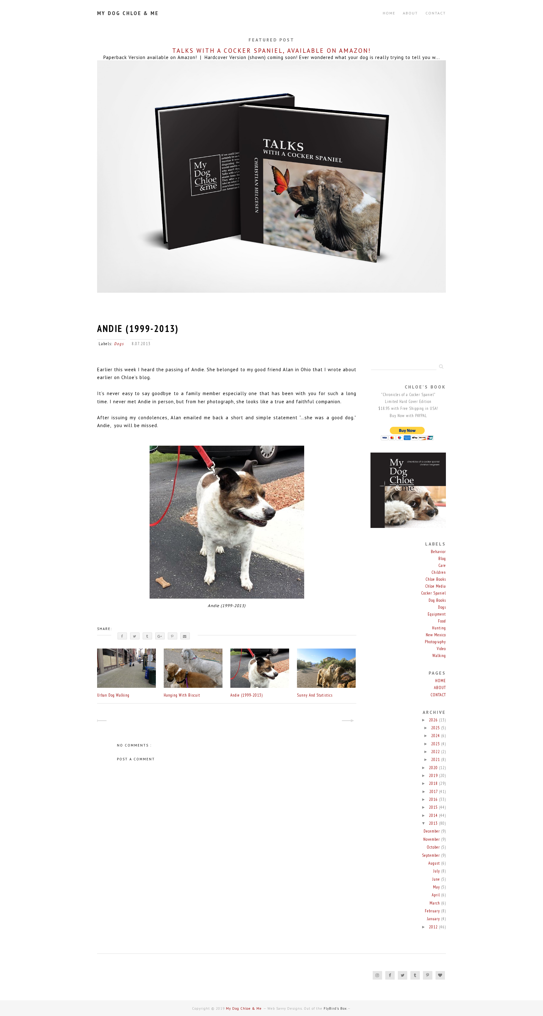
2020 (434, 767)
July (437, 871)
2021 (436, 759)
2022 (436, 751)
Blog (442, 558)
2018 (434, 783)
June (436, 879)
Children (438, 572)
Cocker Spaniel (433, 593)
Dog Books (437, 600)
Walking (439, 655)
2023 (436, 744)
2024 (436, 735)
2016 (434, 799)
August (434, 863)
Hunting (439, 628)
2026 (434, 720)
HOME (440, 680)
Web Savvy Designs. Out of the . (307, 1008)
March (435, 903)
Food (442, 621)
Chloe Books (435, 579)
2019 (434, 775)
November (432, 839)
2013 (434, 823)
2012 (434, 927)
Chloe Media (435, 586)
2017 (434, 791)
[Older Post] (350, 721)
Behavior (438, 551)
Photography (435, 641)
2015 (434, 807)
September (431, 855)
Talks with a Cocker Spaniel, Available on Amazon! (271, 50)
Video (441, 648)
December (432, 831)
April (436, 895)
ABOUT (410, 13)
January (434, 918)
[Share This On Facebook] (122, 636)
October (434, 847)
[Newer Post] (102, 721)
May (437, 887)
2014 (434, 815)
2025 (436, 728)
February (433, 911)
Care (442, 565)
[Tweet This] (135, 636)
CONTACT (435, 13)
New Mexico (436, 635)
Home (389, 13)
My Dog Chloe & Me (128, 13)
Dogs (119, 343)
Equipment (437, 614)
